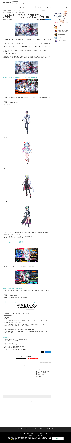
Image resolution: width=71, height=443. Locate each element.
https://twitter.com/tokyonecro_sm (10, 318)
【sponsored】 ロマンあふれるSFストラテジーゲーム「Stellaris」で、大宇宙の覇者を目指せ (43, 372)
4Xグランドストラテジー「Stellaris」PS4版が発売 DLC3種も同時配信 (43, 376)
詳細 (11, 439)
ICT (22, 7)
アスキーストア (31, 7)
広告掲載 (41, 433)
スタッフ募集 (45, 433)
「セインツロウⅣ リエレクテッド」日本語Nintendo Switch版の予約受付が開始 (43, 374)
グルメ (4, 7)
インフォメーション (40, 7)
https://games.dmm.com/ (30, 56)
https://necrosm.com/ (7, 315)
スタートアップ (13, 7)
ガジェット (9, 10)
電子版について (51, 433)
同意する (57, 438)
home (5, 10)
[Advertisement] (50, 2)
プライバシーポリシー (26, 433)
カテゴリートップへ (46, 362)
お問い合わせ (36, 433)
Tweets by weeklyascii (30, 401)
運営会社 (32, 433)
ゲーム (34, 428)
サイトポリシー (20, 433)
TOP (48, 7)
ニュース (26, 428)
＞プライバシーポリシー (58, 440)
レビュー (58, 7)
